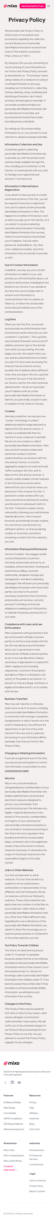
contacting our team (17, 770)
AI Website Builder (12, 1102)
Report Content (37, 1191)
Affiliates (33, 1113)
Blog (31, 1123)
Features (8, 1095)
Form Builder (10, 1113)
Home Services (36, 1150)
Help (31, 1107)
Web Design (9, 1107)
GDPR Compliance (13, 1118)
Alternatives (10, 1143)
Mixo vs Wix (9, 1150)
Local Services (36, 1164)
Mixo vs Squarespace (14, 1155)
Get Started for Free (33, 6)
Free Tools (34, 1129)
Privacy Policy (36, 1185)
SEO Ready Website (13, 1123)
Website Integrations (14, 1129)
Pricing (32, 1102)
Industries (34, 1118)
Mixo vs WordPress (13, 1160)
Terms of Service (37, 1180)
